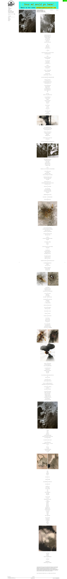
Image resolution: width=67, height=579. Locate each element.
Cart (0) (10, 576)
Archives (9, 9)
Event (9, 17)
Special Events (10, 10)
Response (9, 19)
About (9, 7)
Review (9, 20)
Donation (66, 0)
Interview (9, 18)
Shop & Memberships (11, 11)
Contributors (9, 8)
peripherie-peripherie (11, 12)
